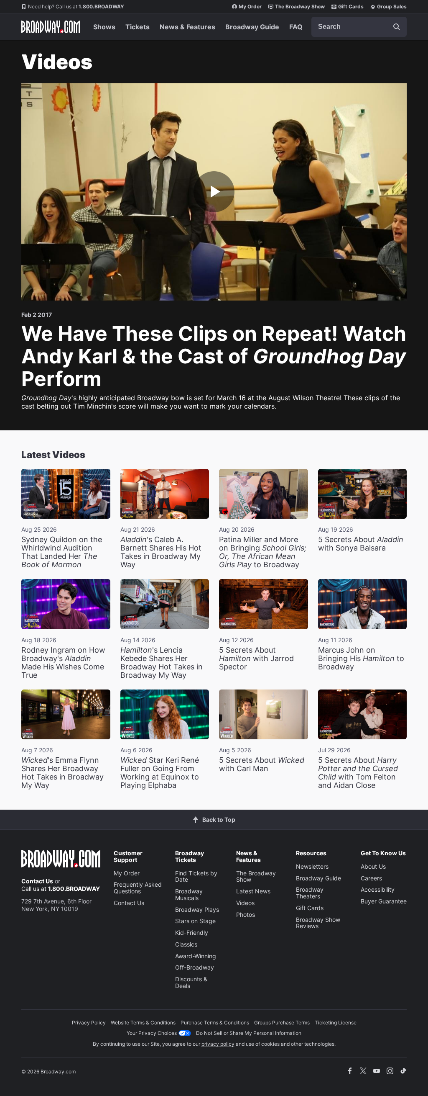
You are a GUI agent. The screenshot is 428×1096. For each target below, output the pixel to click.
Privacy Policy (89, 1022)
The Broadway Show (300, 6)
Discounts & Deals (191, 982)
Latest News (253, 891)
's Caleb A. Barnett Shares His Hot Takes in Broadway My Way (160, 552)
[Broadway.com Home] (50, 27)
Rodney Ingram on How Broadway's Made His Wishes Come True (63, 662)
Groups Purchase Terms (282, 1022)
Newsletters (312, 866)
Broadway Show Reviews (318, 923)
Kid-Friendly (191, 932)
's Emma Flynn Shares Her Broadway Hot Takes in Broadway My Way (62, 773)
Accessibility (378, 889)
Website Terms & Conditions (143, 1022)
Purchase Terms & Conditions (215, 1022)
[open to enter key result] (397, 27)
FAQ (296, 26)
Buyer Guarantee (384, 901)
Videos (245, 902)
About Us (373, 866)
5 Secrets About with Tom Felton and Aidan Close (358, 773)
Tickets (137, 26)
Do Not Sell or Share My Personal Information (248, 1033)
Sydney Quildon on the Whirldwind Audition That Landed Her (61, 552)
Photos (245, 914)
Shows (104, 26)
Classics (186, 944)
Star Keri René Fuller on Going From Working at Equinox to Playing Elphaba (159, 773)
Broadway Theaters (310, 893)
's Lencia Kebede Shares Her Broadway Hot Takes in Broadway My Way (161, 662)
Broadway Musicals (189, 894)
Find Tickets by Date (196, 876)
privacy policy (217, 1044)
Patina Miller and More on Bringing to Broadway (262, 552)
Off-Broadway (194, 967)
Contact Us (37, 881)
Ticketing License (336, 1022)
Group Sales (392, 6)
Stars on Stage (195, 920)
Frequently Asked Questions (138, 888)
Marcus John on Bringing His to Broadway (361, 658)
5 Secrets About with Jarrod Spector (256, 658)
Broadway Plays (197, 909)
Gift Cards (351, 6)
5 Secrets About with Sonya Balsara (360, 543)
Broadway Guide (252, 26)
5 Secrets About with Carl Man (261, 764)
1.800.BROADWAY (76, 6)
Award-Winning (195, 956)
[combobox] (359, 27)
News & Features (187, 26)
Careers (371, 878)
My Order (250, 6)
